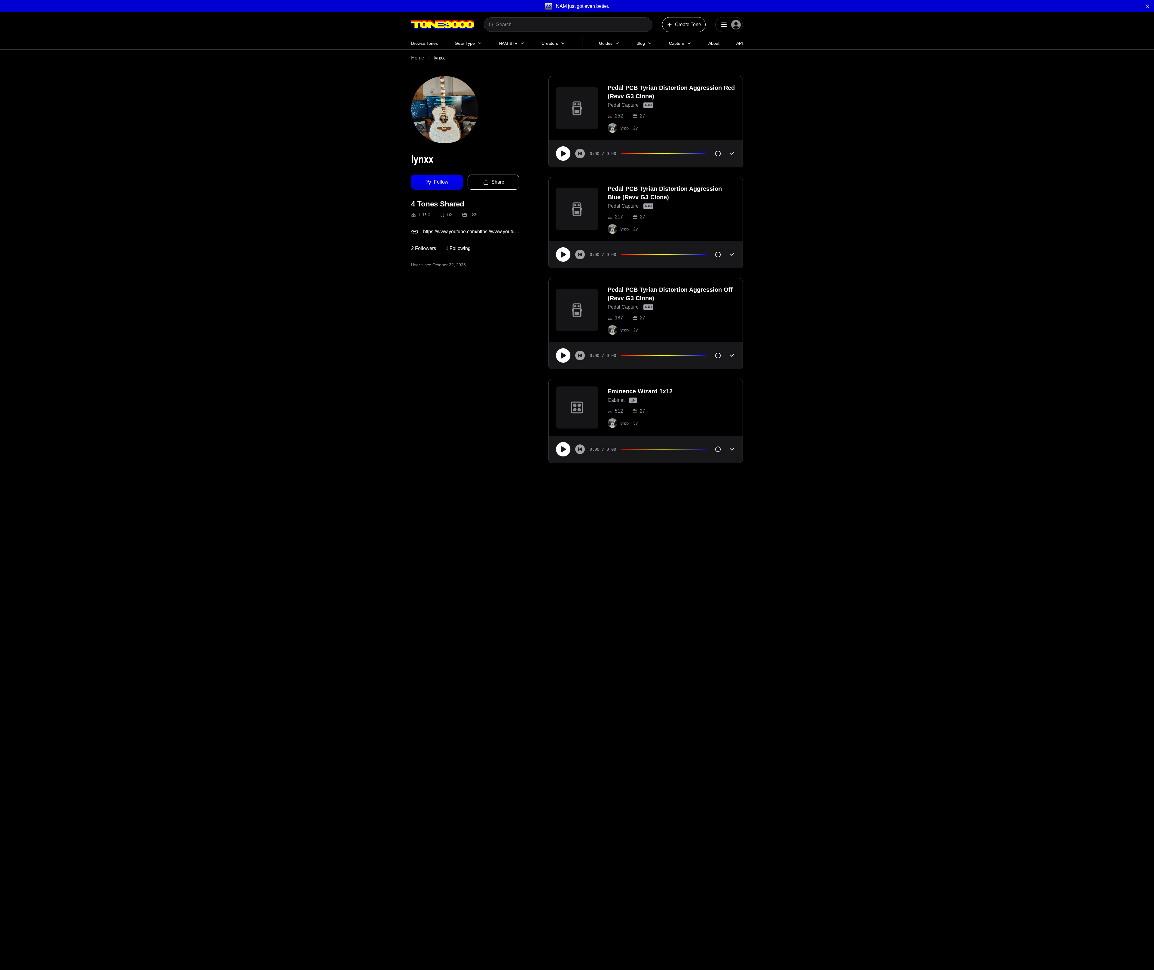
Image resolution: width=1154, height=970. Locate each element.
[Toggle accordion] (731, 153)
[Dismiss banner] (1147, 6)
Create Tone (688, 24)
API (739, 43)
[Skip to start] (580, 153)
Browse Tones (424, 43)
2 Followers (423, 248)
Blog (641, 43)
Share (497, 182)
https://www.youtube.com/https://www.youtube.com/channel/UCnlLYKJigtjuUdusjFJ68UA (471, 231)
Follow (441, 182)
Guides (605, 43)
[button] (577, 6)
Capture (676, 43)
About (713, 43)
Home (417, 57)
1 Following (458, 248)
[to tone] (577, 108)
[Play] (563, 153)
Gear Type (465, 43)
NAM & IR (508, 43)
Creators (550, 43)
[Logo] (442, 24)
